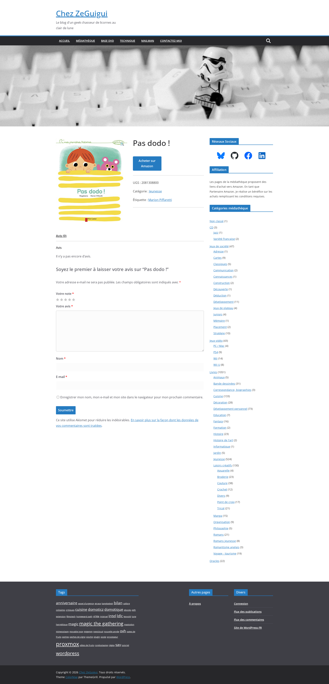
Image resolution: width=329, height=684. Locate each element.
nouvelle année (111, 631)
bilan (118, 602)
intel (112, 615)
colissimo (60, 610)
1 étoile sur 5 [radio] (57, 299)
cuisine (81, 609)
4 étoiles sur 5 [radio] (69, 299)
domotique (113, 609)
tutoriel (125, 645)
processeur (112, 637)
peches (65, 637)
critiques (70, 610)
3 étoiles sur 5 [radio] (65, 299)
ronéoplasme (101, 645)
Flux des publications (248, 611)
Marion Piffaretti (160, 200)
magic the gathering (101, 623)
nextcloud (98, 631)
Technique (127, 41)
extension (61, 616)
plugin (97, 637)
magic (73, 623)
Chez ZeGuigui (82, 13)
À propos (195, 603)
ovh (123, 631)
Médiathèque (85, 41)
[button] (122, 144)
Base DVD (107, 41)
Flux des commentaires (249, 619)
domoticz (96, 609)
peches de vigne (77, 637)
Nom (61, 358)
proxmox (67, 644)
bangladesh (107, 603)
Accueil (64, 41)
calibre (126, 603)
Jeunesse (155, 191)
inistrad (104, 616)
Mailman (147, 41)
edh (134, 610)
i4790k (96, 616)
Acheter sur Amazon (147, 163)
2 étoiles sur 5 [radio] (61, 299)
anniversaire (66, 602)
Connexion (241, 603)
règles (112, 645)
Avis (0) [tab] (61, 236)
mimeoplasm (62, 631)
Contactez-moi (171, 41)
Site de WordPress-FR (248, 627)
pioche (89, 637)
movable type (76, 631)
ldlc (120, 615)
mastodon (129, 624)
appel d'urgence (86, 603)
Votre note (65, 294)
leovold (127, 616)
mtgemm (88, 631)
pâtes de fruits (87, 645)
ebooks (127, 610)
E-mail (61, 377)
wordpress (67, 653)
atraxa (98, 603)
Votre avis (64, 306)
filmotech (71, 616)
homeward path (84, 616)
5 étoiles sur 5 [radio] (73, 299)
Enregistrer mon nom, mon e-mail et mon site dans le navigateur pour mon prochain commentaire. (131, 397)
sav (118, 644)
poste (103, 637)
